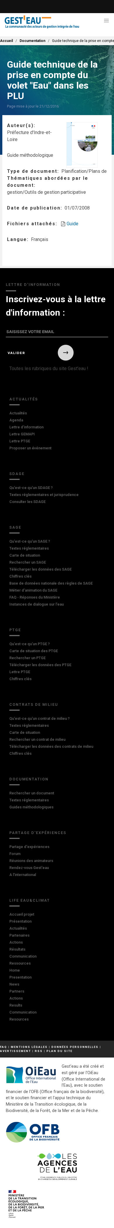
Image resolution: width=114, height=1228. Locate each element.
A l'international (22, 874)
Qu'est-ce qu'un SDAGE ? (31, 487)
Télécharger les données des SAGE (40, 569)
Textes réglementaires (29, 548)
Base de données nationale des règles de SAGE (51, 583)
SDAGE (17, 474)
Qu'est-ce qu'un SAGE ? (29, 541)
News (14, 984)
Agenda (16, 420)
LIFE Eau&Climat (29, 900)
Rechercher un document (31, 793)
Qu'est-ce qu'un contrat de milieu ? (39, 718)
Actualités (23, 399)
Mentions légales (29, 1046)
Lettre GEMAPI (22, 434)
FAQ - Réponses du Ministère (34, 597)
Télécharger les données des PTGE (40, 665)
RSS (39, 1051)
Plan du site (59, 1051)
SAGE (15, 527)
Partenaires (19, 935)
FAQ (3, 1046)
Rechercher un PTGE (27, 658)
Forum (14, 853)
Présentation (20, 921)
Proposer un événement (30, 448)
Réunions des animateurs (31, 860)
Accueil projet (21, 914)
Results (15, 1005)
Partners (16, 991)
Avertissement (15, 1051)
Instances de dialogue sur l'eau (36, 604)
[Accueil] (42, 22)
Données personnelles (75, 1046)
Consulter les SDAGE (27, 501)
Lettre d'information (26, 427)
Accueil (6, 41)
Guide (72, 223)
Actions (16, 942)
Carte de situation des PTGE (33, 651)
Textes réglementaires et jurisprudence (44, 494)
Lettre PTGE (19, 441)
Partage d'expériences (37, 833)
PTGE (15, 630)
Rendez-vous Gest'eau (29, 867)
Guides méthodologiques (31, 807)
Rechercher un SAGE (27, 562)
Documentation (32, 41)
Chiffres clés (20, 576)
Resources (19, 1019)
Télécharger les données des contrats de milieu (51, 746)
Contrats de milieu (33, 704)
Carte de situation (24, 555)
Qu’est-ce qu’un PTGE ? (29, 644)
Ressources (20, 963)
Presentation (20, 977)
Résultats (17, 949)
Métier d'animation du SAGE (33, 590)
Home (14, 970)
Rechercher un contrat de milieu (37, 739)
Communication (23, 956)
